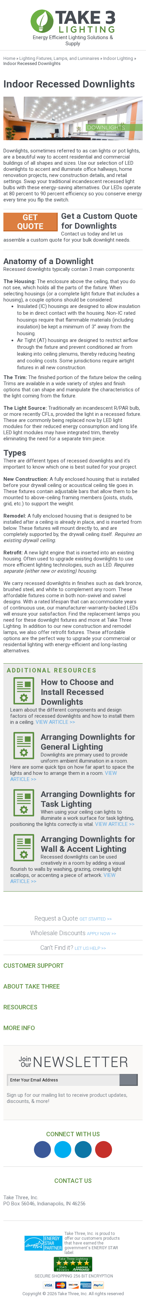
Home (9, 58)
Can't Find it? (73, 947)
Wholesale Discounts (73, 932)
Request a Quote (73, 918)
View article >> (55, 722)
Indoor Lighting (118, 58)
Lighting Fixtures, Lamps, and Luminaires (59, 58)
